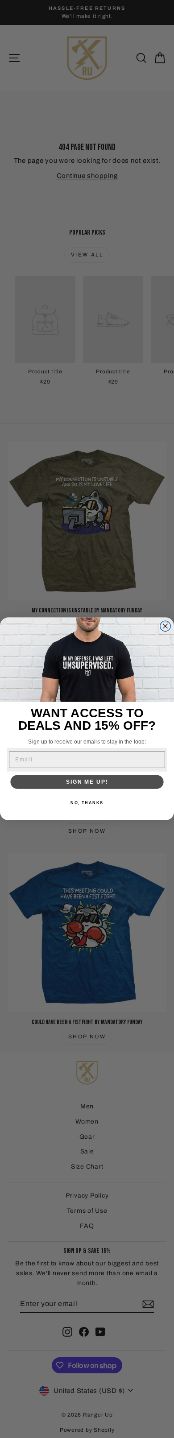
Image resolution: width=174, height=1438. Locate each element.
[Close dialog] (165, 626)
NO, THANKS (87, 803)
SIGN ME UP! (87, 782)
